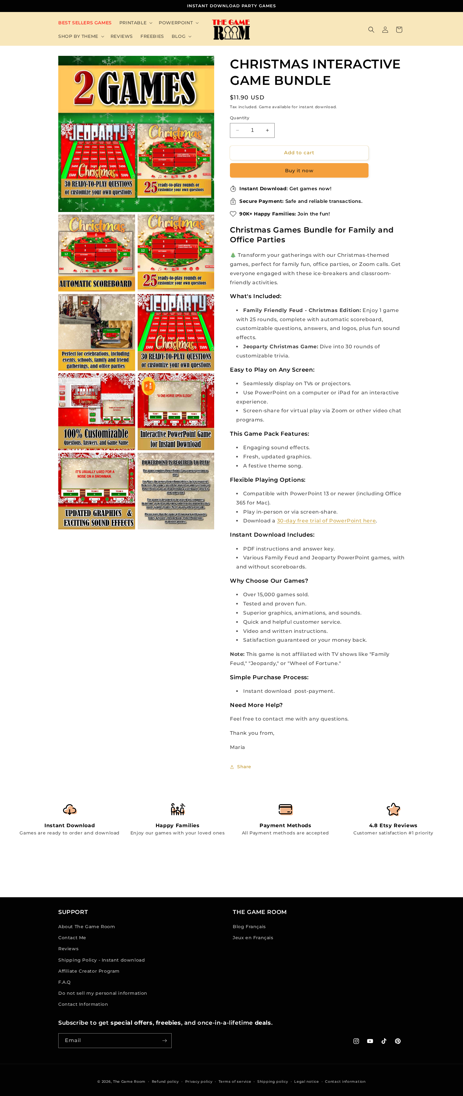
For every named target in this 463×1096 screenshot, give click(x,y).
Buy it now (299, 171)
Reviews (68, 949)
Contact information (345, 1081)
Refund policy (165, 1081)
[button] (135, 22)
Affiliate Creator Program (89, 971)
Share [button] (244, 766)
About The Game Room (86, 926)
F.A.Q (64, 982)
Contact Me (72, 937)
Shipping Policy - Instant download (101, 960)
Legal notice (306, 1081)
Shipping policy (272, 1081)
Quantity (239, 117)
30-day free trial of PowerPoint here (326, 521)
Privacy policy (199, 1081)
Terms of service (235, 1081)
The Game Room (129, 1081)
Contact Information (83, 1004)
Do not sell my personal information (102, 993)
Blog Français (249, 926)
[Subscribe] (164, 1040)
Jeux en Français (253, 937)
